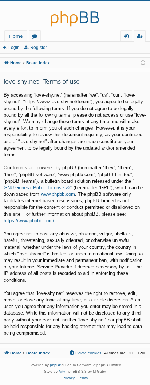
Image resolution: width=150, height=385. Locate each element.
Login (14, 47)
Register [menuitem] (141, 37)
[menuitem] (85, 353)
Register (38, 47)
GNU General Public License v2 (37, 187)
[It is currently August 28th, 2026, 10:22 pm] (143, 63)
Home (16, 36)
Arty (62, 371)
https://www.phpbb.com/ (29, 220)
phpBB (56, 365)
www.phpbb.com (58, 194)
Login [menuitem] (127, 37)
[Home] (75, 15)
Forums (36, 37)
